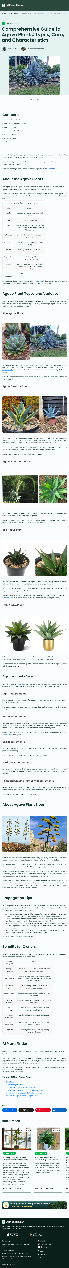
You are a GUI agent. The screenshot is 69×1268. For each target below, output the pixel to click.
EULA (40, 1257)
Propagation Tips (10, 134)
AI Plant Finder (7, 13)
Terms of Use (43, 1254)
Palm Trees (10, 1082)
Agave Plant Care (10, 127)
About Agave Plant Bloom (13, 131)
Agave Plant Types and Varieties (15, 123)
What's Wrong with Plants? (15, 1084)
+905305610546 (46, 1244)
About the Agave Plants (12, 120)
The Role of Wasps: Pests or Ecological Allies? (22, 1096)
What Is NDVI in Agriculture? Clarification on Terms (24, 1093)
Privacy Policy (43, 1251)
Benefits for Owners (10, 138)
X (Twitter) (26, 1110)
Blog (15, 13)
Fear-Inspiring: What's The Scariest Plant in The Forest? (25, 1090)
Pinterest (42, 1110)
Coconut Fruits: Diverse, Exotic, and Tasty (20, 1087)
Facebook (9, 1110)
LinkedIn (59, 1110)
